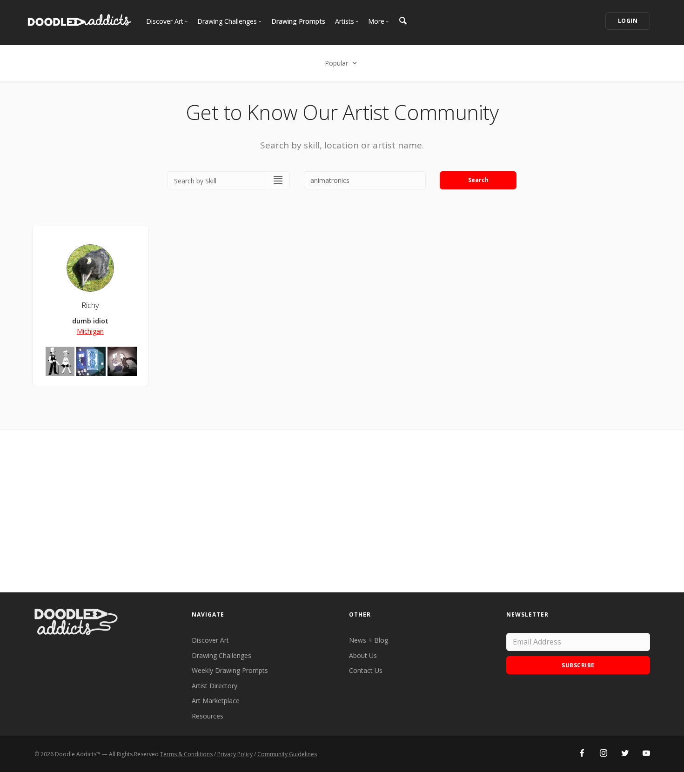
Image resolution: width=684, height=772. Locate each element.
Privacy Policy (235, 754)
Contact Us (365, 670)
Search (478, 180)
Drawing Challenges (221, 655)
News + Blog (368, 640)
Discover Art (210, 640)
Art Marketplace (216, 700)
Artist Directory (214, 685)
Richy (90, 305)
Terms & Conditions (186, 754)
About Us (363, 655)
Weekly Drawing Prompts (230, 670)
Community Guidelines (287, 754)
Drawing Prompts (298, 21)
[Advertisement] (342, 511)
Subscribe (578, 665)
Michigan (90, 331)
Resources (207, 716)
